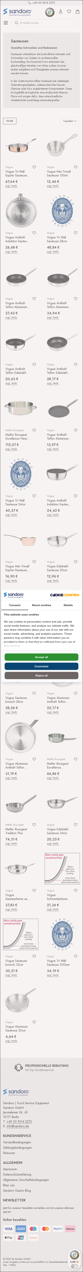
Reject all (42, 675)
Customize (41, 666)
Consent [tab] (14, 605)
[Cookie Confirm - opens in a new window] (64, 595)
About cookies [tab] (41, 605)
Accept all (41, 657)
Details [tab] (68, 605)
